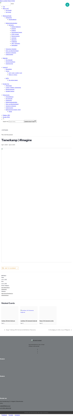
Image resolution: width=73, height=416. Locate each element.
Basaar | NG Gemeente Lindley (47, 321)
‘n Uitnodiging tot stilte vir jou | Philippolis (59, 330)
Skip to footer (11, 1)
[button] (3, 119)
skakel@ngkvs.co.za (5, 406)
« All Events (4, 130)
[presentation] (9, 312)
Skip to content (4, 1)
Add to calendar (10, 268)
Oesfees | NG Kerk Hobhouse (8, 321)
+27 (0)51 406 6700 (5, 408)
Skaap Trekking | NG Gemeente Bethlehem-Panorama (21, 330)
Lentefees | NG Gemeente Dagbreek (29, 321)
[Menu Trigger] (67, 5)
